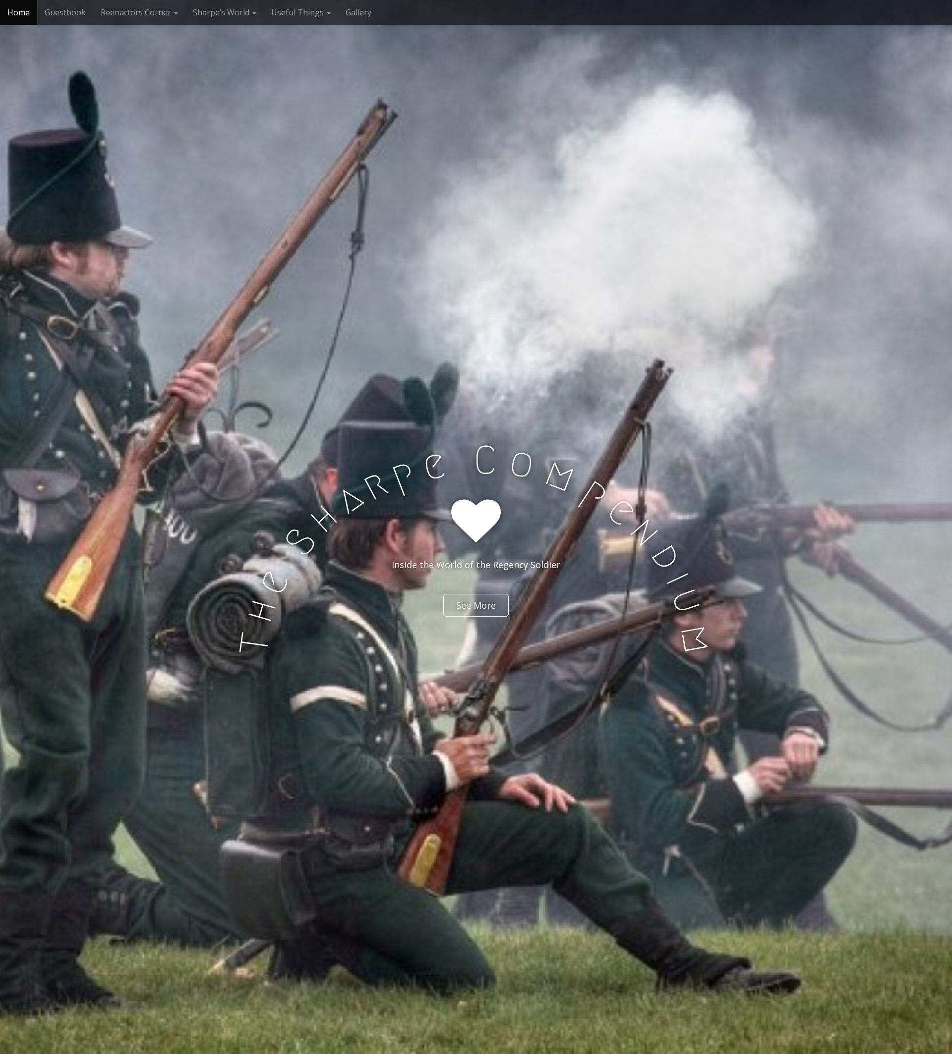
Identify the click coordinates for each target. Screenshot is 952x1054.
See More (476, 605)
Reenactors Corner (137, 12)
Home (18, 12)
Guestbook (65, 12)
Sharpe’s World (222, 12)
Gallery (358, 12)
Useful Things (298, 12)
